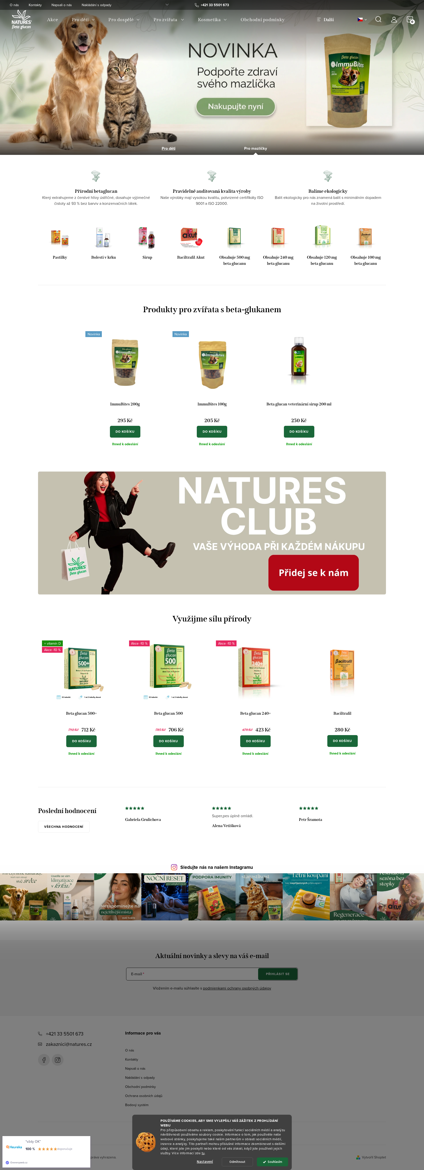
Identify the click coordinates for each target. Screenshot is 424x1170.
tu (203, 1153)
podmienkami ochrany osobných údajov (237, 988)
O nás (14, 4)
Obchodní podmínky (140, 1086)
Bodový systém (136, 1104)
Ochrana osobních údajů (143, 1095)
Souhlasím (275, 1161)
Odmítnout (237, 1161)
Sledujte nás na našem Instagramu (216, 867)
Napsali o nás (62, 4)
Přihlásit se (278, 974)
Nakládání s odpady (96, 4)
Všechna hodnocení (63, 826)
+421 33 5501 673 (64, 1033)
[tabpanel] (60, 246)
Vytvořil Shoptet (374, 1157)
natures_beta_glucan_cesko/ (58, 1060)
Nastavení (205, 1161)
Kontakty (35, 4)
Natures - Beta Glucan (44, 1060)
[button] (16, 85)
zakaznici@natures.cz (69, 1044)
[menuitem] (52, 20)
